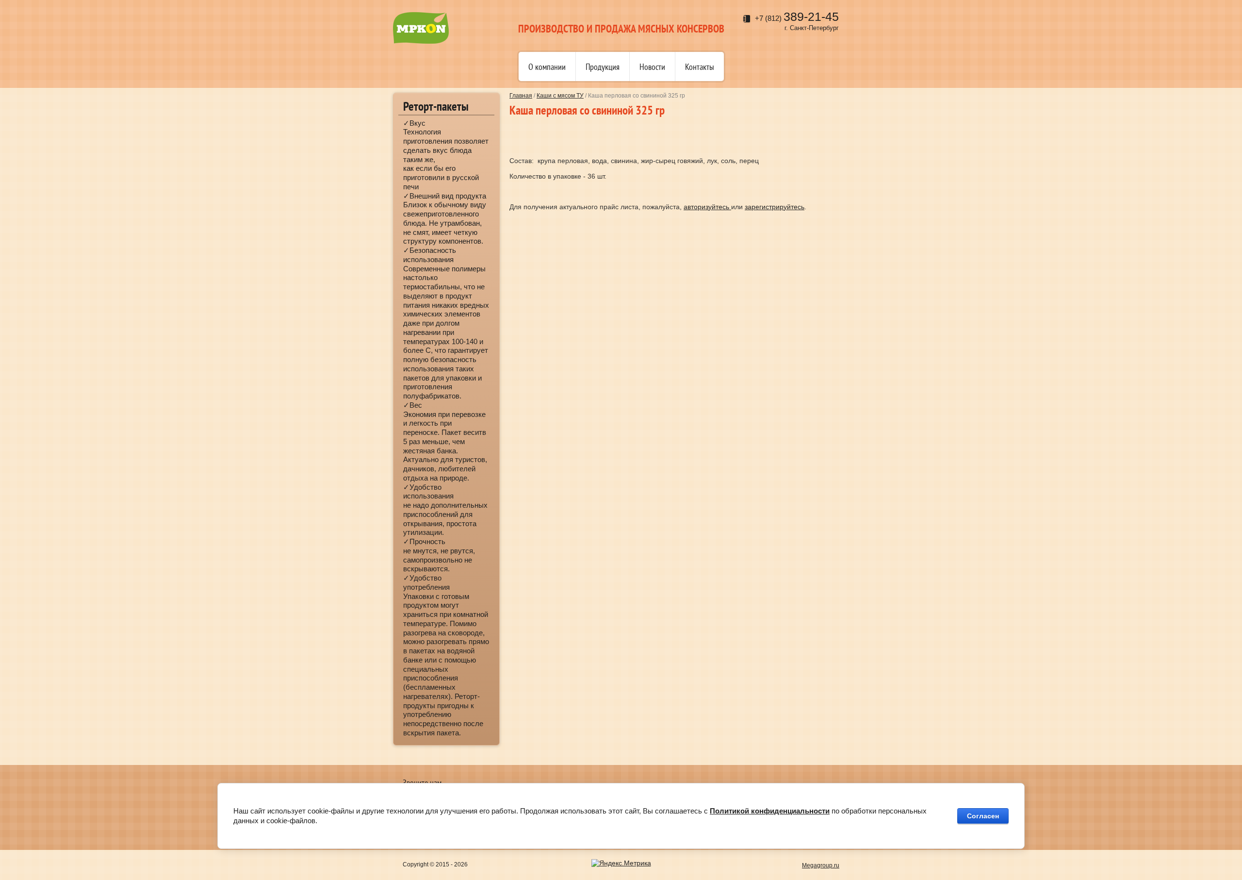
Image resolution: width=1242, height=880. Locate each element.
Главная (520, 95)
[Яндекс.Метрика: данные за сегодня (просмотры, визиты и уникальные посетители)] (621, 863)
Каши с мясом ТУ (560, 95)
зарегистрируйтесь (774, 207)
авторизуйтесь (707, 207)
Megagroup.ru (820, 865)
